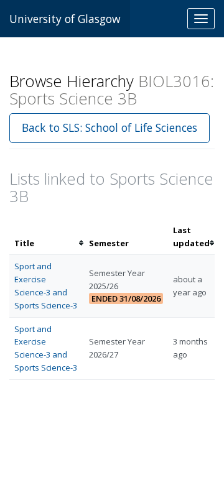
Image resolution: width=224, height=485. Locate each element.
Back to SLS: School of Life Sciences (109, 127)
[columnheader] (46, 237)
